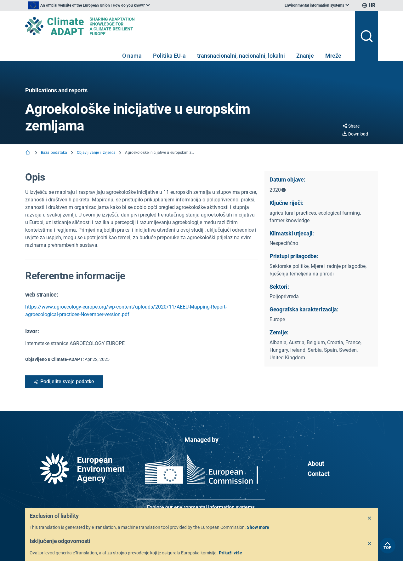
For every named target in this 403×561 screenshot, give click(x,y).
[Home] (28, 153)
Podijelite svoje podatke (67, 382)
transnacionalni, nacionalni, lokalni (241, 55)
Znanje (305, 55)
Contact (319, 473)
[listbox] (88, 5)
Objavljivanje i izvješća (96, 152)
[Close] (369, 518)
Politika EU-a (169, 55)
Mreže (333, 55)
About (316, 463)
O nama (132, 55)
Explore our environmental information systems (201, 507)
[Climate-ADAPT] (187, 26)
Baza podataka (54, 152)
